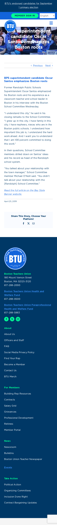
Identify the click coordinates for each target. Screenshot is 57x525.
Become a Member (14, 364)
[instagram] (18, 319)
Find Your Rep (12, 358)
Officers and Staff (14, 340)
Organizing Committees (17, 490)
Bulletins (9, 453)
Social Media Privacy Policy (19, 352)
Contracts (9, 399)
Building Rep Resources (17, 393)
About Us (9, 334)
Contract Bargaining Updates (20, 502)
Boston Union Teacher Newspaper (23, 459)
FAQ (6, 346)
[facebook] (6, 319)
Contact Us (10, 370)
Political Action (12, 484)
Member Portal (12, 429)
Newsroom (10, 447)
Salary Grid (10, 405)
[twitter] (12, 319)
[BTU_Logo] (10, 21)
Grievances (10, 411)
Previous (38, 65)
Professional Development (18, 417)
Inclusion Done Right (16, 496)
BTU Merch (10, 376)
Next (48, 65)
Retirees (8, 423)
